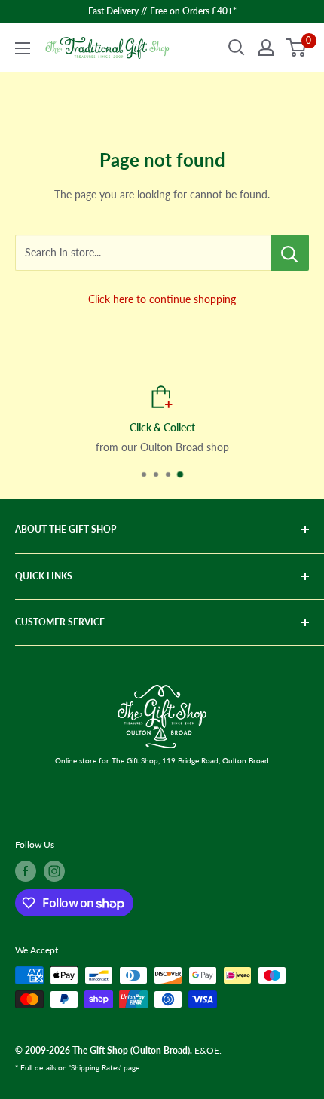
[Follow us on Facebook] (25, 871)
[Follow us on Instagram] (54, 871)
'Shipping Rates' (95, 1067)
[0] (296, 47)
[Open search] (236, 47)
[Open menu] (22, 48)
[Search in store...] (290, 253)
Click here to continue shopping (162, 299)
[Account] (266, 47)
